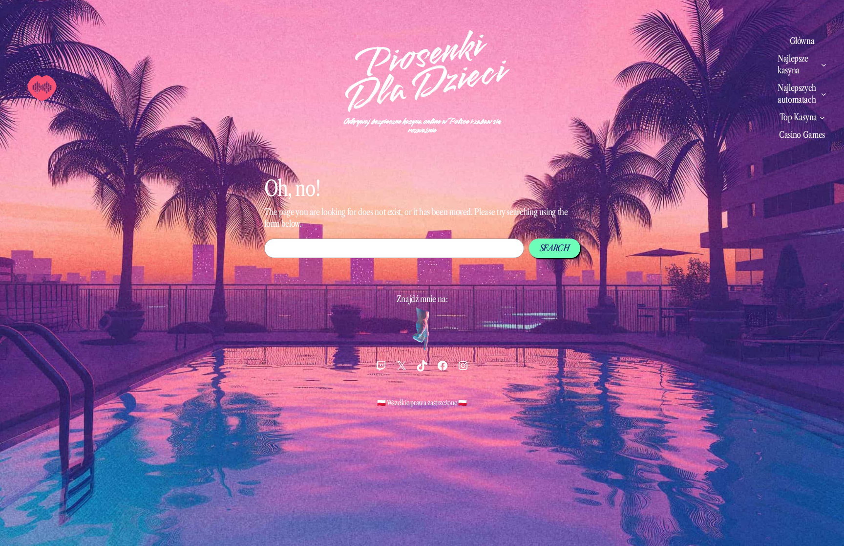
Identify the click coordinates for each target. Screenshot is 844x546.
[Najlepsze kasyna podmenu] (823, 64)
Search (555, 248)
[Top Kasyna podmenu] (822, 117)
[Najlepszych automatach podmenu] (823, 94)
